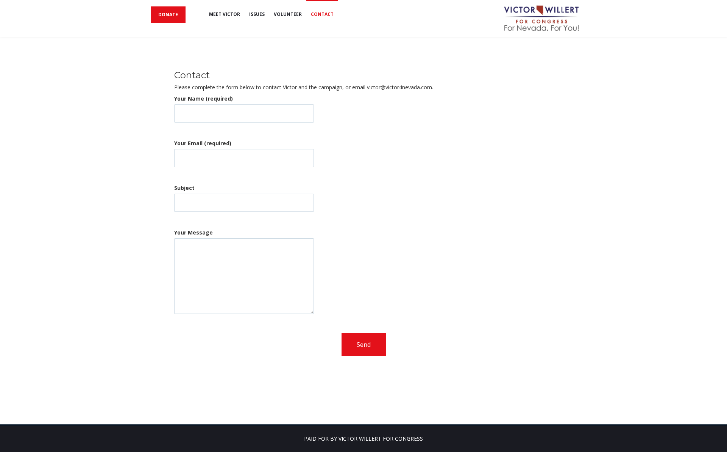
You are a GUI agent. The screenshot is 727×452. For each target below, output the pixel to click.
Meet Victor (224, 14)
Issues (257, 14)
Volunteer (288, 14)
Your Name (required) (203, 98)
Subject (184, 187)
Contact (322, 14)
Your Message (193, 232)
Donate (168, 14)
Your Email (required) (202, 143)
